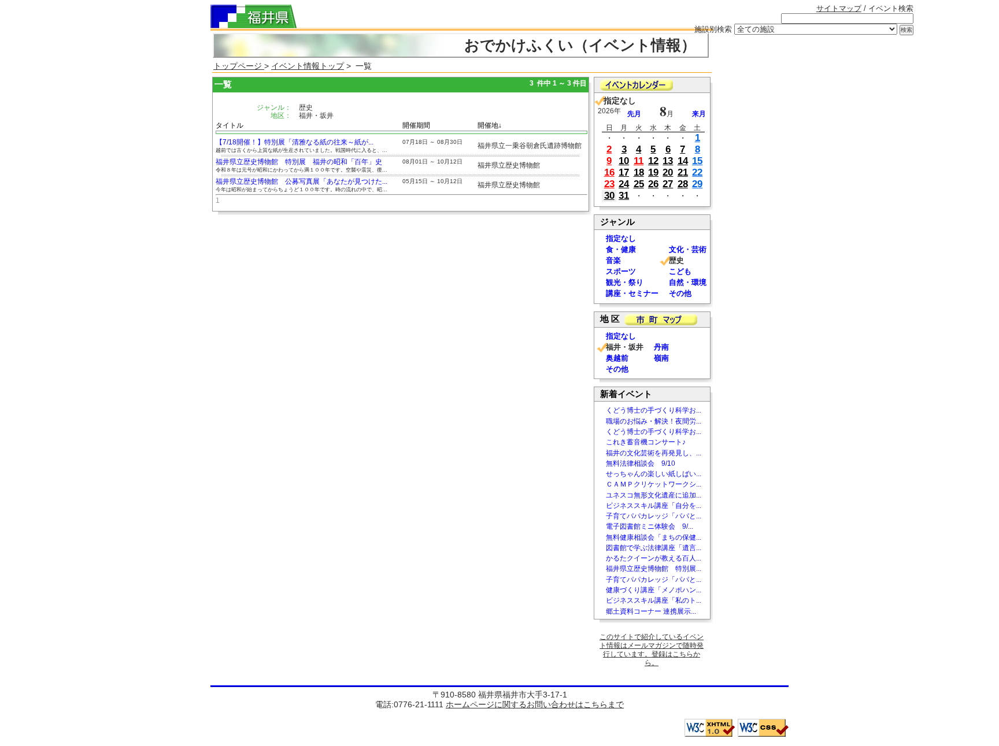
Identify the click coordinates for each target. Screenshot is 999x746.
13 (668, 160)
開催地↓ (490, 125)
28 (683, 184)
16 (609, 172)
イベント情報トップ (307, 65)
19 (653, 172)
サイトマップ (838, 8)
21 (683, 172)
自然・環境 (687, 282)
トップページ (238, 65)
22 (697, 172)
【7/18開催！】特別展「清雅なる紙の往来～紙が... (294, 142)
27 (668, 184)
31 (624, 195)
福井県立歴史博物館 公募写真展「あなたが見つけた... (301, 181)
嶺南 (661, 358)
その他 (680, 293)
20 (668, 172)
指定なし (621, 238)
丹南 (661, 347)
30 (609, 195)
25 (639, 184)
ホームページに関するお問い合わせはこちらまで (535, 704)
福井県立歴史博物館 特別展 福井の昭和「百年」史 (299, 162)
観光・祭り (624, 282)
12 (653, 160)
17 (624, 172)
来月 (699, 114)
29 (697, 184)
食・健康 (621, 249)
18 (639, 172)
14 (683, 160)
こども (680, 271)
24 (624, 184)
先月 (634, 114)
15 (697, 160)
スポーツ (621, 271)
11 (638, 160)
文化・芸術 (687, 249)
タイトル (229, 125)
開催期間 (416, 125)
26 (653, 184)
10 (624, 160)
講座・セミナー (632, 293)
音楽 (613, 260)
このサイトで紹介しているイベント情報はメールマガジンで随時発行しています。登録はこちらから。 (652, 650)
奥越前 (617, 358)
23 (609, 184)
